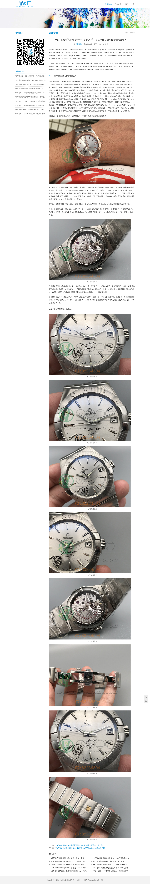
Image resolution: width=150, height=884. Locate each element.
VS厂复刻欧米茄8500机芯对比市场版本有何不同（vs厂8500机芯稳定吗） (30, 109)
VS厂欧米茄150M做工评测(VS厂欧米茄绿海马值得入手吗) (30, 101)
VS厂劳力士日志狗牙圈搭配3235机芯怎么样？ (30, 114)
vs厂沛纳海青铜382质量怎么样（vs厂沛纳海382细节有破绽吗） (111, 858)
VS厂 (51, 75)
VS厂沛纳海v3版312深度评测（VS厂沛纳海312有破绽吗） (30, 76)
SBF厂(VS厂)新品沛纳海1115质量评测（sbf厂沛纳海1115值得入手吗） (30, 84)
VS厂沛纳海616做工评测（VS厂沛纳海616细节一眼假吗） (111, 864)
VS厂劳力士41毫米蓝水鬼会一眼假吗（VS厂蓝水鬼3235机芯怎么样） (81, 848)
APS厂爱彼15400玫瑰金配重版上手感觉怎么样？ (110, 871)
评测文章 (108, 4)
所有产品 (118, 4)
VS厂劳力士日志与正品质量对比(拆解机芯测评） (30, 88)
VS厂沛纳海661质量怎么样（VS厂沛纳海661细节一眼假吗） (69, 861)
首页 (126, 4)
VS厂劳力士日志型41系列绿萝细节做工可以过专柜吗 (30, 93)
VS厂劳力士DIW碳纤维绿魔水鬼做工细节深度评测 (30, 105)
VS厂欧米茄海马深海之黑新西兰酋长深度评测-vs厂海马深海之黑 (79, 845)
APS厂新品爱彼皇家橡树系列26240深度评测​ (67, 864)
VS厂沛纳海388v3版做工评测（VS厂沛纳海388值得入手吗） (30, 80)
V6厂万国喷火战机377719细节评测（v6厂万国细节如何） (30, 97)
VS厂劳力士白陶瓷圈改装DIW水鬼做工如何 (108, 861)
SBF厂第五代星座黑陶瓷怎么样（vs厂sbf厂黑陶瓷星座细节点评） (111, 868)
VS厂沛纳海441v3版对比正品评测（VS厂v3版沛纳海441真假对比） (69, 868)
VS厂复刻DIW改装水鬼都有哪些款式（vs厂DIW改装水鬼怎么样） (69, 871)
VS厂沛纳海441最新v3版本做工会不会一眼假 (67, 858)
